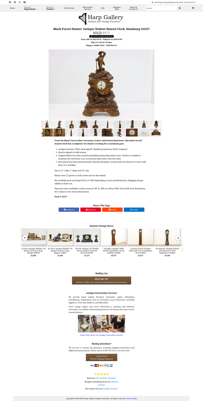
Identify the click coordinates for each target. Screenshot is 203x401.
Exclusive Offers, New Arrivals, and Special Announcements (101, 280)
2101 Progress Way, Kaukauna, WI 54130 (168, 2)
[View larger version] (101, 84)
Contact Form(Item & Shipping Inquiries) (101, 357)
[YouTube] (24, 2)
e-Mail (135, 209)
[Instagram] (19, 2)
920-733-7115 (190, 2)
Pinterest (92, 209)
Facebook (70, 209)
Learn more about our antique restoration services (101, 335)
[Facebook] (10, 2)
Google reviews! (110, 388)
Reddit (113, 209)
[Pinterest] (14, 2)
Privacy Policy (131, 398)
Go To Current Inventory (103, 36)
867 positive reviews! (106, 378)
